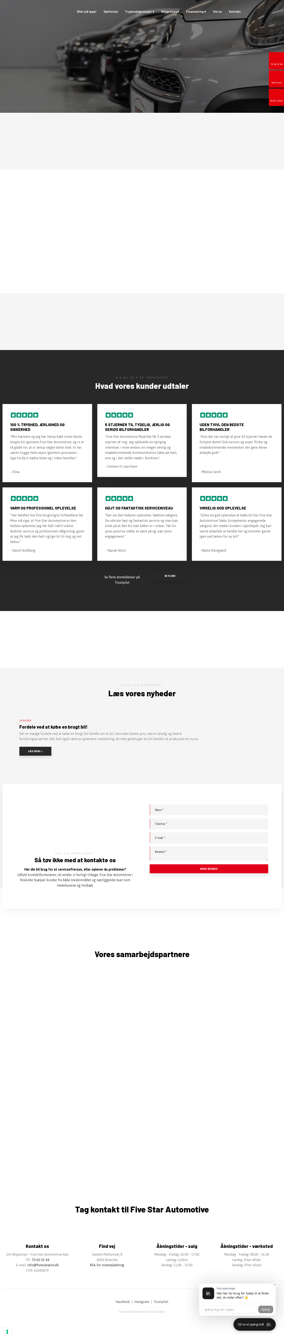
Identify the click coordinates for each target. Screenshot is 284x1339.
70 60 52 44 (40, 1260)
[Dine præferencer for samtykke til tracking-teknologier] (7, 1332)
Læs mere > (35, 751)
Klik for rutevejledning (107, 1265)
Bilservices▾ (170, 11)
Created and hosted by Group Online (142, 1311)
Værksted (111, 11)
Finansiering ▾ (196, 11)
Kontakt (235, 11)
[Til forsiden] (23, 13)
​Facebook (123, 1302)
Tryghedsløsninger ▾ (139, 11)
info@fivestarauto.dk (43, 1265)
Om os (217, 11)
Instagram (141, 1302)
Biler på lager (86, 11)
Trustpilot (161, 1302)
